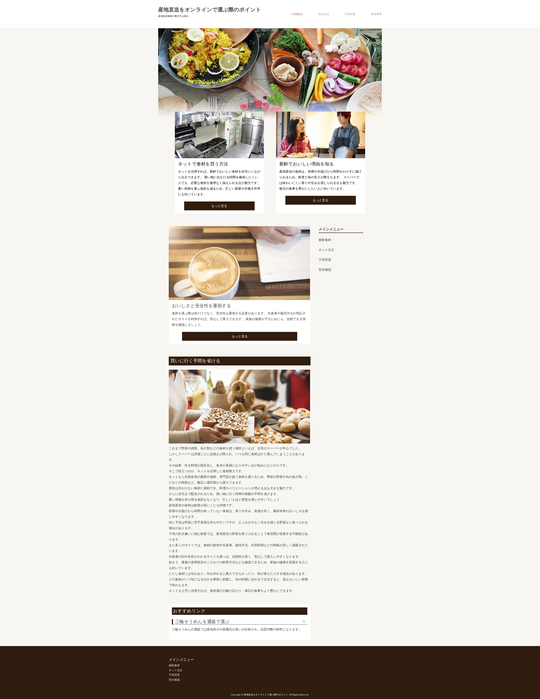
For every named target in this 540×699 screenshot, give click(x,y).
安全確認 (325, 270)
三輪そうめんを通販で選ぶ (202, 621)
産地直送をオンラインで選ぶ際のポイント (209, 9)
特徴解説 (297, 14)
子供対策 (349, 14)
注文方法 (323, 14)
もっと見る (219, 206)
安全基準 (376, 14)
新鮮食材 (325, 240)
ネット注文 (326, 250)
